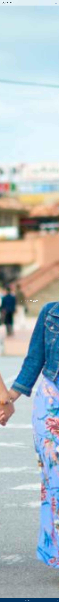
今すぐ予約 (27, 600)
